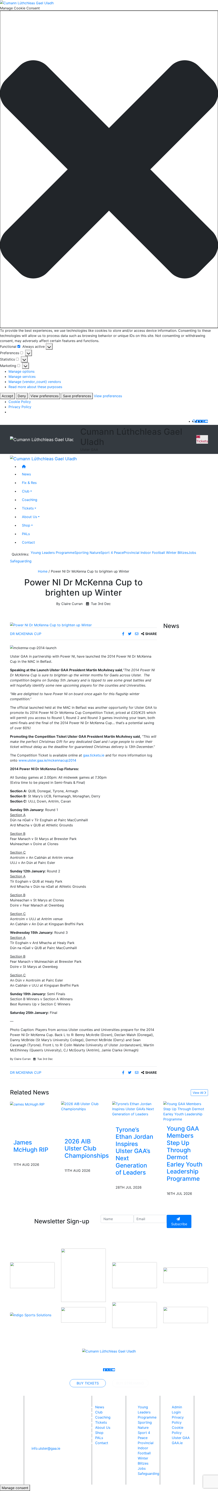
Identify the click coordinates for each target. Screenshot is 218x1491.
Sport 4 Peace (112, 552)
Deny (22, 396)
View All (198, 1092)
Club (25, 491)
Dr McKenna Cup (25, 634)
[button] (109, 169)
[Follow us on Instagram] (203, 421)
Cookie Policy (20, 402)
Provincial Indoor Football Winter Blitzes (156, 552)
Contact (28, 542)
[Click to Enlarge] (83, 625)
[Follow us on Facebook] (197, 421)
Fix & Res (29, 483)
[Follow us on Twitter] (200, 421)
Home (42, 571)
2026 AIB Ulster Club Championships (87, 1148)
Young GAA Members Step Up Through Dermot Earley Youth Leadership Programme (184, 1153)
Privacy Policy (20, 407)
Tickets (202, 441)
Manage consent (15, 1488)
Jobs (192, 552)
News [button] (26, 474)
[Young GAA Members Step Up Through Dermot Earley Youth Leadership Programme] (185, 1111)
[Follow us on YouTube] (206, 421)
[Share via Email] (137, 634)
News (99, 1407)
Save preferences (77, 396)
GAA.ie (177, 1443)
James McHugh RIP (30, 1146)
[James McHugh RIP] (27, 1104)
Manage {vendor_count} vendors (35, 382)
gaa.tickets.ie (93, 755)
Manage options (21, 371)
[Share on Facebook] (123, 634)
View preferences (44, 396)
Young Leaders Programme (53, 552)
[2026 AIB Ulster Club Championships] (86, 1106)
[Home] (113, 466)
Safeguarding (21, 561)
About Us (29, 517)
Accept (7, 396)
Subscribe (179, 1224)
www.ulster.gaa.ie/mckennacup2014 (47, 760)
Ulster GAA (181, 1438)
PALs (26, 534)
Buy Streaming (130, 1383)
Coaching (29, 500)
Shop (26, 525)
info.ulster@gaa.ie (46, 1448)
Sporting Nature (87, 552)
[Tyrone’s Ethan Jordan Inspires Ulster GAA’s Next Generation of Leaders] (134, 1108)
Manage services (22, 376)
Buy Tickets (88, 1383)
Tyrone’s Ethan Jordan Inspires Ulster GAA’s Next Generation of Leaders (134, 1151)
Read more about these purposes (35, 387)
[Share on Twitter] (130, 634)
